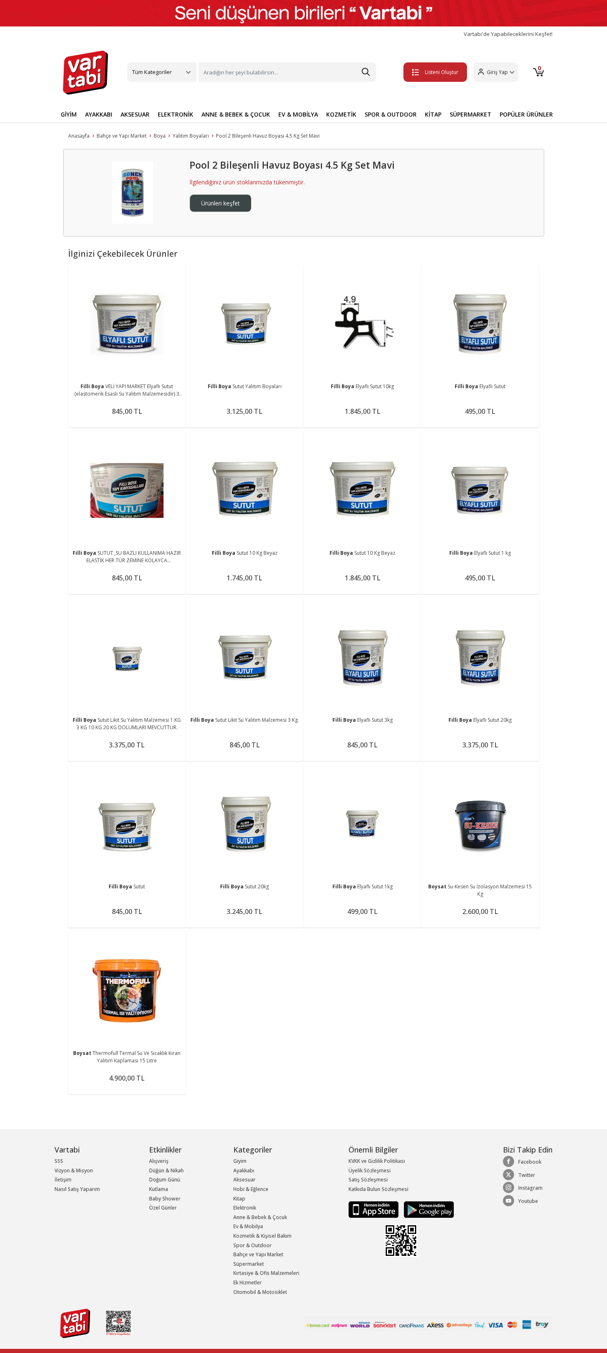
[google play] (427, 1208)
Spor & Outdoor (252, 1245)
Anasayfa (79, 135)
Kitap (239, 1198)
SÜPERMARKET (470, 114)
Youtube (528, 1201)
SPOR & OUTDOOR (391, 114)
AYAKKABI (98, 114)
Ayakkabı (243, 1170)
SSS (59, 1160)
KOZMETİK (341, 114)
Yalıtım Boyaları (191, 135)
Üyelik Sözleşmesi (370, 1170)
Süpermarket (248, 1263)
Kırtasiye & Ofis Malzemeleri (266, 1273)
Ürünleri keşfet (220, 203)
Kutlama (158, 1189)
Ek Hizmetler (247, 1282)
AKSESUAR (135, 114)
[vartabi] (85, 72)
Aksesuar (244, 1179)
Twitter (526, 1175)
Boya (160, 135)
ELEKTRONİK (175, 114)
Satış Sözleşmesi (368, 1179)
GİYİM (69, 114)
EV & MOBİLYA (298, 114)
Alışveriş (158, 1160)
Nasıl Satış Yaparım (77, 1189)
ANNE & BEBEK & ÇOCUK (236, 114)
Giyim (240, 1160)
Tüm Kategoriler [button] (152, 72)
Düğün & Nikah (166, 1170)
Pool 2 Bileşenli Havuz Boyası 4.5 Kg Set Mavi (268, 135)
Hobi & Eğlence (250, 1189)
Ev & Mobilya (248, 1226)
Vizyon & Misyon (74, 1170)
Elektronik (244, 1207)
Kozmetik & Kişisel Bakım (262, 1235)
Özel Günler (163, 1207)
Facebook (529, 1161)
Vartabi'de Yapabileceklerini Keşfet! (508, 34)
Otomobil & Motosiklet (260, 1292)
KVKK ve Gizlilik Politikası (377, 1160)
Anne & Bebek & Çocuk (260, 1217)
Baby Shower (164, 1198)
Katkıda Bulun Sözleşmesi (378, 1189)
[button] (495, 72)
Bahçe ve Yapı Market (122, 135)
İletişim (63, 1179)
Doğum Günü (164, 1179)
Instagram (530, 1187)
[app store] (374, 1208)
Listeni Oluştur (441, 72)
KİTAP (433, 114)
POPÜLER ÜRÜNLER (526, 114)
